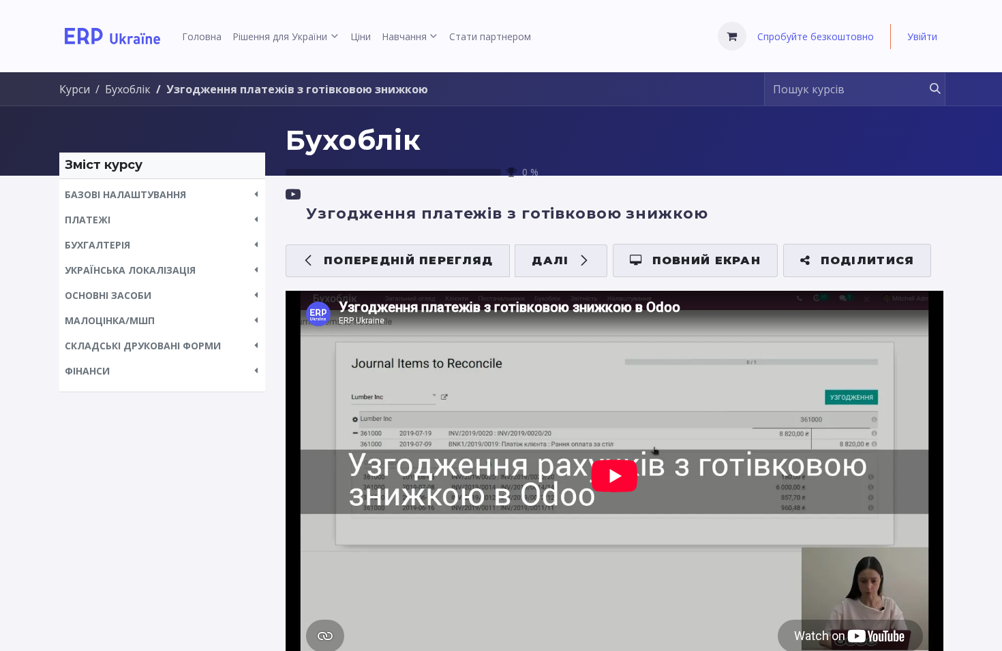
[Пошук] (929, 89)
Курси (74, 89)
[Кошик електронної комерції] (732, 36)
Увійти (922, 36)
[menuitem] (202, 36)
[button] (162, 194)
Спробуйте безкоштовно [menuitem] (815, 36)
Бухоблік (353, 140)
